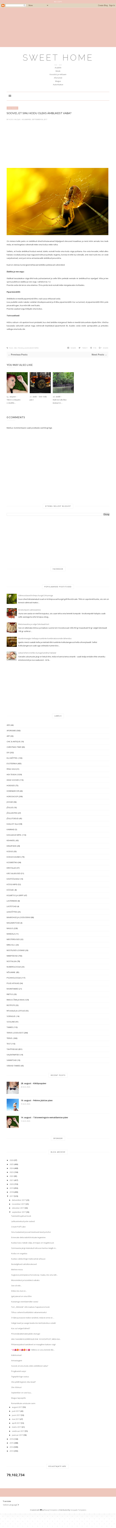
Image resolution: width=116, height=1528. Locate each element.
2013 (12, 1451)
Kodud (10, 851)
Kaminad (11, 829)
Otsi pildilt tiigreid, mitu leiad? (23, 1382)
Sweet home (58, 58)
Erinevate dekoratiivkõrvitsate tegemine (28, 1237)
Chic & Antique (13, 741)
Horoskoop (12, 796)
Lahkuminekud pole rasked (23, 1221)
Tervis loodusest (15, 1032)
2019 (12, 1188)
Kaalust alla (13, 824)
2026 (12, 1160)
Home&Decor (13, 791)
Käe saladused (14, 873)
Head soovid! (13, 780)
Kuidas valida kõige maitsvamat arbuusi (28, 1259)
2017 (12, 1196)
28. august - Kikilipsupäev (33, 1083)
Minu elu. (11, 945)
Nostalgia (11, 961)
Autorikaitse (58, 84)
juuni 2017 (16, 1415)
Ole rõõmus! (16, 1387)
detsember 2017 (19, 1200)
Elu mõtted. (12, 758)
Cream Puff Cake (18, 1226)
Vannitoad (12, 1060)
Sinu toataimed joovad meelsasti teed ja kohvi (31, 1232)
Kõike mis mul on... (19, 1291)
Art (8, 736)
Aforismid (58, 77)
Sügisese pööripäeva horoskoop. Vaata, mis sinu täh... (34, 1275)
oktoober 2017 (18, 1208)
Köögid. (10, 890)
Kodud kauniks (14, 857)
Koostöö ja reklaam (58, 74)
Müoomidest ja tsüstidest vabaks (25, 1280)
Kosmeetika (12, 862)
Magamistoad (13, 923)
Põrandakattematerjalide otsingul (25, 1333)
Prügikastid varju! (18, 1371)
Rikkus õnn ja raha (15, 999)
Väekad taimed (13, 1065)
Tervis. (10, 1038)
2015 (12, 1443)
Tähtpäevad (12, 1049)
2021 (12, 1180)
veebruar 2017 (18, 1431)
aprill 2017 (16, 1423)
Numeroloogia (14, 967)
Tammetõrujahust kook (21, 1216)
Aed (8, 725)
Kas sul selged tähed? (20, 1328)
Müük (58, 71)
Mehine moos (17, 1269)
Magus (58, 81)
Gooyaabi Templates (78, 1510)
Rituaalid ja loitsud (16, 1010)
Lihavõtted (12, 912)
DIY (8, 752)
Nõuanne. (11, 972)
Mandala (11, 934)
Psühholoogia (14, 978)
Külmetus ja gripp (15, 895)
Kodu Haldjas (15, 119)
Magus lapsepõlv (18, 1398)
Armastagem (16, 1360)
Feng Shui (11, 769)
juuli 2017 (16, 1411)
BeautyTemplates (50, 1510)
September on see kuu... (21, 1392)
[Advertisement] (58, 27)
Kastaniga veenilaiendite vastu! (24, 1301)
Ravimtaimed (12, 988)
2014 (12, 1447)
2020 (12, 1184)
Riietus (10, 994)
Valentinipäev (13, 1054)
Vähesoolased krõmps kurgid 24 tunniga (35, 595)
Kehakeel (11, 840)
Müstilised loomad (16, 950)
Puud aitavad (13, 983)
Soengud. (11, 1016)
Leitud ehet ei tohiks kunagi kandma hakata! (37, 653)
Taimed (10, 1027)
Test (9, 1043)
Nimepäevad (12, 956)
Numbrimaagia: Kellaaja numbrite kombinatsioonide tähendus (45, 638)
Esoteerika (12, 763)
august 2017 (17, 1407)
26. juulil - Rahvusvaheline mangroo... (60, 399)
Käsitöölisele (13, 879)
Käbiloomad (16, 1355)
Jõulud (10, 807)
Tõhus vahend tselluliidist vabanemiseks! (29, 1312)
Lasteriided (12, 901)
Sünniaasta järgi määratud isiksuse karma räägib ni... (34, 1248)
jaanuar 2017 (17, 1435)
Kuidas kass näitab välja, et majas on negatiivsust (32, 1242)
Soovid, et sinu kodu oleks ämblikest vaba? (29, 1366)
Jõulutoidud (13, 818)
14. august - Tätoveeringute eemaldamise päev (44, 1117)
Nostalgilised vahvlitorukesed (24, 1264)
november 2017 (18, 1204)
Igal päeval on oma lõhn (21, 1296)
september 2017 (19, 1212)
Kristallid (11, 868)
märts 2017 (16, 1427)
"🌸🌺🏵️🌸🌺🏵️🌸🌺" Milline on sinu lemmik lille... (33, 1350)
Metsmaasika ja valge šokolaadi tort (33, 624)
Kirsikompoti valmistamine (29, 610)
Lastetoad (12, 906)
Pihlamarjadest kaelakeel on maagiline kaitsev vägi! (33, 1344)
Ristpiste (11, 1005)
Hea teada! (12, 108)
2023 (12, 1172)
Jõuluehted (12, 813)
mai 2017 (15, 1419)
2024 (12, 1168)
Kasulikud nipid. (32, 348)
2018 (12, 1192)
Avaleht (58, 67)
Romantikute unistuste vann (23, 1403)
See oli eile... (16, 1285)
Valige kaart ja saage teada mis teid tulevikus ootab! (33, 1323)
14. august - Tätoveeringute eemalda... (14, 399)
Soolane (11, 1021)
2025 (12, 1164)
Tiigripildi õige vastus (20, 1376)
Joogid (10, 802)
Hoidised (11, 785)
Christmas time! (14, 747)
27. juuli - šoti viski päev (38, 398)
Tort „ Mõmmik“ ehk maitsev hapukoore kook (30, 1307)
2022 (12, 1176)
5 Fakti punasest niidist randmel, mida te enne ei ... (32, 1317)
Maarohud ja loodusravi (18, 917)
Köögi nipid (12, 884)
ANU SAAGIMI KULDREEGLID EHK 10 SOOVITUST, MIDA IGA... (36, 1339)
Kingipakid (11, 846)
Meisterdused (13, 939)
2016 (12, 1439)
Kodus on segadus (19, 1253)
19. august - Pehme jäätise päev (36, 1100)
